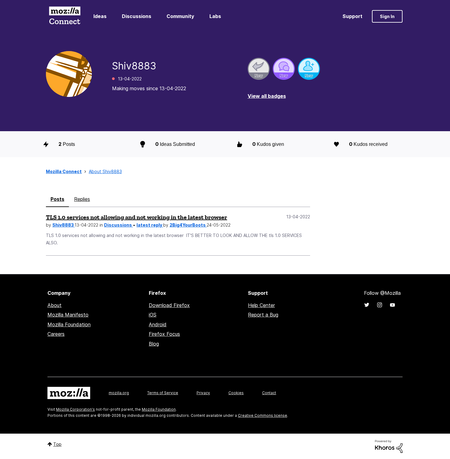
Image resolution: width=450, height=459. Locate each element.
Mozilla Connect (64, 16)
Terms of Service (162, 393)
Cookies (236, 393)
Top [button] (57, 444)
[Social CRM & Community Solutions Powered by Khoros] (389, 446)
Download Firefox (169, 305)
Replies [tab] (82, 199)
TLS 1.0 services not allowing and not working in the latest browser (136, 217)
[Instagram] (379, 305)
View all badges (267, 96)
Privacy (203, 393)
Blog (154, 344)
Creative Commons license (262, 415)
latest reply (150, 225)
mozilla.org (119, 393)
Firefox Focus (164, 334)
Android (158, 324)
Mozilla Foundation (69, 324)
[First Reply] (259, 69)
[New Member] (309, 69)
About (54, 305)
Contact (269, 393)
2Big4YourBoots (188, 225)
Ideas (100, 16)
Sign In (387, 16)
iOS (152, 315)
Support (352, 16)
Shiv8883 (63, 225)
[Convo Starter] (284, 69)
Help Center (261, 305)
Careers (56, 334)
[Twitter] (366, 305)
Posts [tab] (57, 199)
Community (180, 16)
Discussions (136, 16)
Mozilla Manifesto (67, 315)
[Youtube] (392, 305)
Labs (215, 16)
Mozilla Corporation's (75, 409)
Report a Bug (263, 315)
